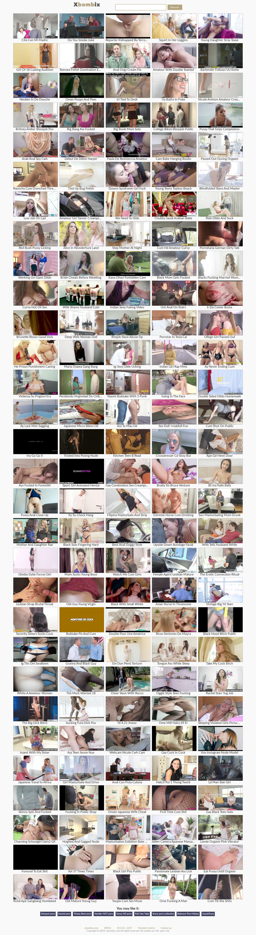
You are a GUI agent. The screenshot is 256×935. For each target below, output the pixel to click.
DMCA (107, 928)
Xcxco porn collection (163, 914)
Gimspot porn (48, 914)
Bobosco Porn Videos (188, 914)
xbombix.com (91, 928)
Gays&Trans (208, 914)
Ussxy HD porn (124, 914)
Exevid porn (64, 914)
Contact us (166, 928)
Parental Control (146, 928)
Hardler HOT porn (103, 914)
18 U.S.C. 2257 (124, 928)
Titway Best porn (82, 914)
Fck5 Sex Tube (142, 914)
